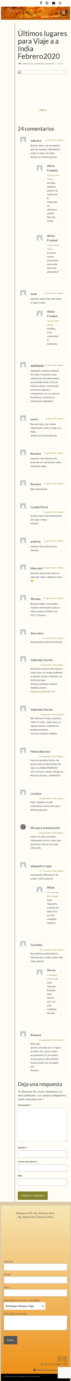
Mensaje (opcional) (15, 1313)
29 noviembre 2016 (48, 950)
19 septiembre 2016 (48, 798)
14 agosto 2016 (50, 638)
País (6, 1287)
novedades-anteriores (44, 63)
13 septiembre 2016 (48, 756)
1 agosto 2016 (50, 453)
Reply (60, 140)
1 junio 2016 (51, 140)
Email (7, 1274)
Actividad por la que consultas (22, 1300)
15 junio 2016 (50, 293)
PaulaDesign (35, 1376)
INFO (43, 110)
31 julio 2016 (51, 419)
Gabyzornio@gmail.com (42, 691)
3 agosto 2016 (50, 541)
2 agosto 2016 (50, 512)
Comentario (24, 1105)
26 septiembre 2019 (48, 1040)
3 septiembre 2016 (48, 665)
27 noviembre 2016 (48, 871)
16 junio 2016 (53, 321)
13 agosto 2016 (50, 568)
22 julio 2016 (51, 365)
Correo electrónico (28, 1162)
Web (20, 1176)
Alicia (51, 887)
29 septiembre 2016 (48, 833)
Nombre (22, 1147)
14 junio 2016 (53, 175)
